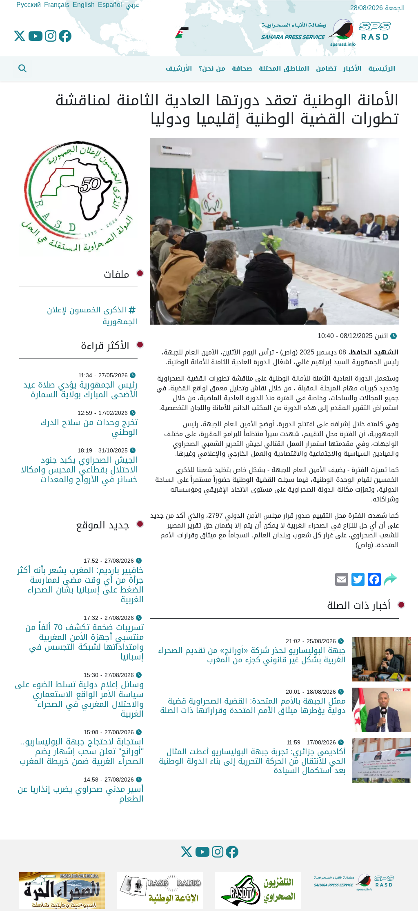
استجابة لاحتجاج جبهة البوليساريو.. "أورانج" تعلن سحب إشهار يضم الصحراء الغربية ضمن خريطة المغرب (82, 751)
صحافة (242, 68)
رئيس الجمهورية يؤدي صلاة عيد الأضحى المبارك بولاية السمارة (80, 389)
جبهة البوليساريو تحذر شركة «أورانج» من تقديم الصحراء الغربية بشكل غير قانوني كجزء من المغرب (252, 655)
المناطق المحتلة (284, 68)
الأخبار (352, 68)
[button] (22, 69)
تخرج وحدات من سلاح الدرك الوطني (89, 427)
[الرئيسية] (329, 33)
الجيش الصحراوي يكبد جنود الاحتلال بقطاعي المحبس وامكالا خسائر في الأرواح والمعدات (79, 469)
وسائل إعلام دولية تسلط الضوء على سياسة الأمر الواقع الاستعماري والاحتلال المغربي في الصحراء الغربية (79, 699)
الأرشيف (179, 68)
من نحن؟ (212, 68)
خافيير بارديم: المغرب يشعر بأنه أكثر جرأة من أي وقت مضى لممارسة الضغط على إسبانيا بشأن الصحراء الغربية (80, 584)
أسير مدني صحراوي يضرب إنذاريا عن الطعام (81, 793)
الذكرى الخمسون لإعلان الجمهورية (92, 315)
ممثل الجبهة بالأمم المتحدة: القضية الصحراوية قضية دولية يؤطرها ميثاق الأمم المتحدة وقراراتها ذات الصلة (253, 705)
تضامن (326, 68)
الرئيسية (382, 68)
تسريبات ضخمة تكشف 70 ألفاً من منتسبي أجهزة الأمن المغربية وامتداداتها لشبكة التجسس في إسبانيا (84, 641)
